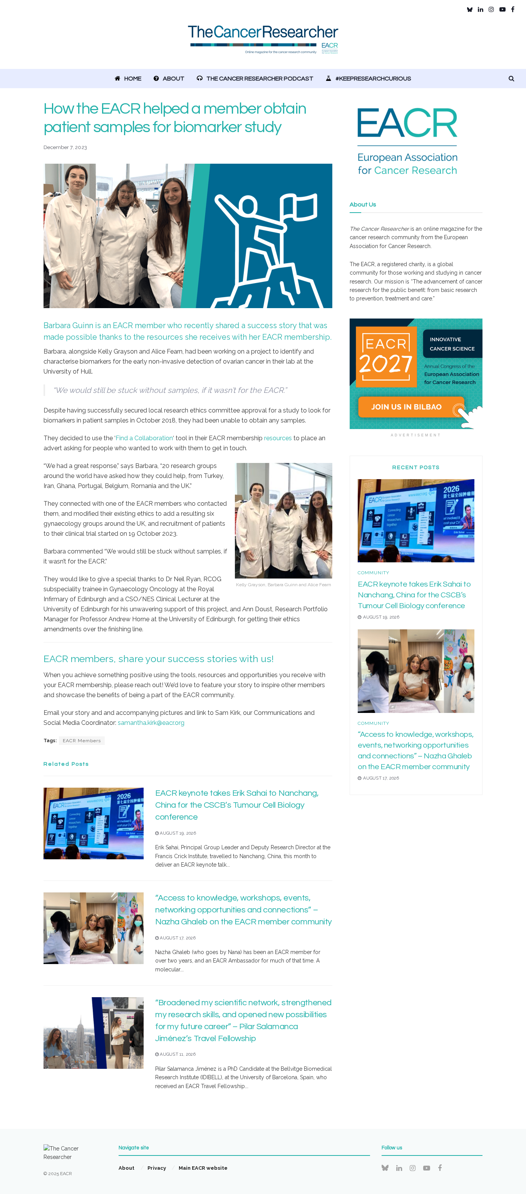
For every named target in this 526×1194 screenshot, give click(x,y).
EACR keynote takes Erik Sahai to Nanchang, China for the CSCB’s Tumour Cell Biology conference (237, 805)
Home (132, 78)
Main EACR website (203, 1168)
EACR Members (82, 740)
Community (373, 572)
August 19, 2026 (177, 833)
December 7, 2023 (65, 147)
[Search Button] (511, 78)
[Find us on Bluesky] (469, 9)
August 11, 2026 (177, 1054)
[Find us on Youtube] (502, 9)
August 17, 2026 (177, 938)
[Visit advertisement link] (416, 374)
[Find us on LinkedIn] (480, 9)
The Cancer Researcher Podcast (259, 78)
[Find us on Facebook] (512, 9)
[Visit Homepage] (263, 44)
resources (278, 438)
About (173, 78)
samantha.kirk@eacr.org (151, 722)
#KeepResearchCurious (373, 78)
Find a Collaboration (144, 438)
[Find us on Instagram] (491, 9)
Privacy (156, 1168)
